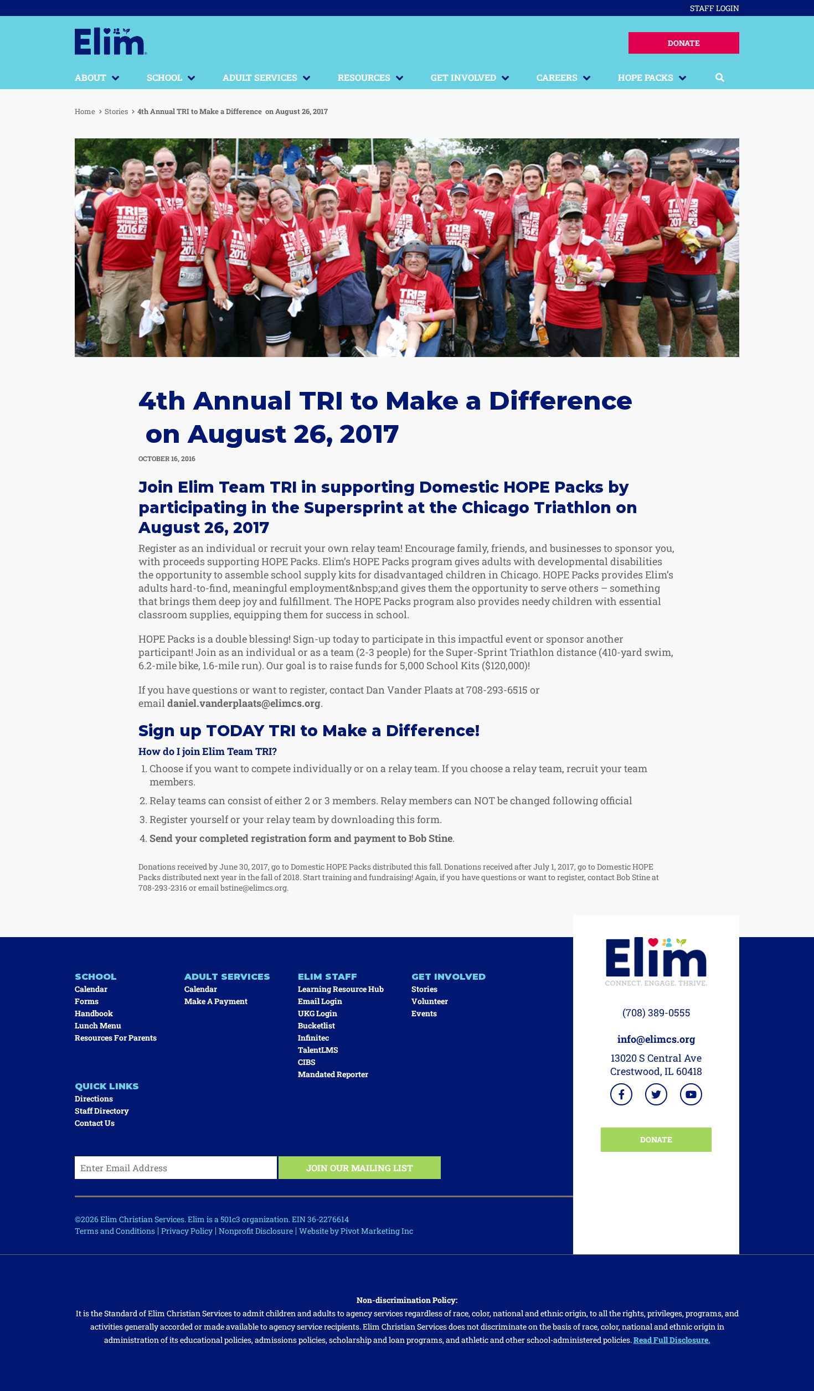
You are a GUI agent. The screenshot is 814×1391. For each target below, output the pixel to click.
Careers (557, 77)
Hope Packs (645, 77)
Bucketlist (316, 1025)
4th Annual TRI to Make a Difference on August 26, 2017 (232, 111)
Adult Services (260, 77)
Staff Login (714, 8)
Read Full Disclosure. (671, 1340)
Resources (364, 77)
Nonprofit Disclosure (256, 1230)
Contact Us (95, 1123)
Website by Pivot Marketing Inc (356, 1230)
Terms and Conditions (115, 1230)
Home (85, 111)
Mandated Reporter (333, 1074)
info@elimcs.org (656, 1039)
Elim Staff (327, 976)
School (164, 77)
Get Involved (463, 77)
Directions (94, 1098)
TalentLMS (318, 1049)
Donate (684, 43)
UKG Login (317, 1013)
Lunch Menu (98, 1025)
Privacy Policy (187, 1230)
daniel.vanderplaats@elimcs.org (244, 703)
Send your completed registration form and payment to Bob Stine (301, 838)
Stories (116, 111)
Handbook (94, 1013)
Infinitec (313, 1037)
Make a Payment (216, 1001)
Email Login (320, 1001)
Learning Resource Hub (341, 989)
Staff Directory (102, 1110)
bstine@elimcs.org (253, 887)
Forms (87, 1001)
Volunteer (429, 1001)
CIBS (307, 1062)
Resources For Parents (116, 1037)
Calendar (91, 989)
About (90, 77)
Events (424, 1013)
